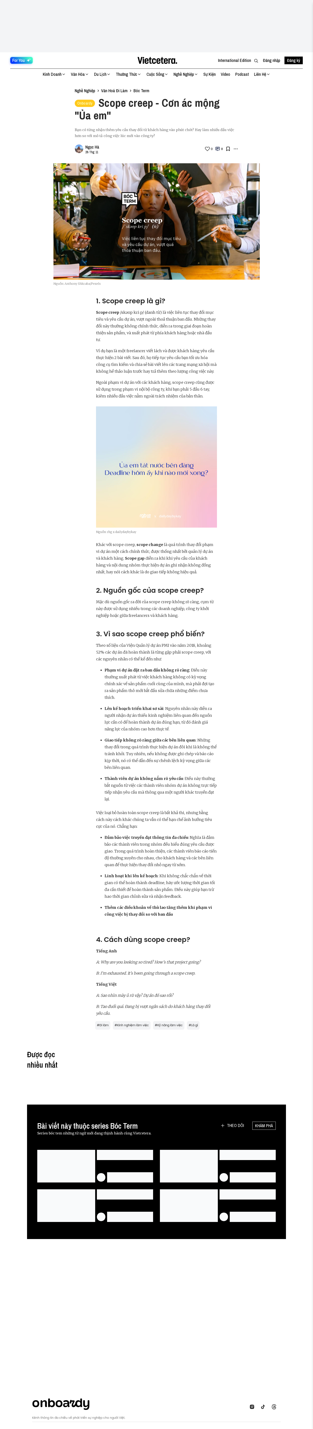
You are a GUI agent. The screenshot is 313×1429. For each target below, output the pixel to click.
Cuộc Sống (155, 74)
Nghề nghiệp (85, 90)
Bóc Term (141, 90)
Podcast (242, 74)
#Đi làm (103, 1025)
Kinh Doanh (52, 74)
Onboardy (84, 103)
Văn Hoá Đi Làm (114, 90)
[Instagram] (253, 1407)
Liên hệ (260, 74)
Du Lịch (100, 74)
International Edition (234, 60)
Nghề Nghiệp (184, 74)
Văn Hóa (78, 74)
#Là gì (193, 1025)
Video (225, 74)
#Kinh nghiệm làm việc (132, 1025)
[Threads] (275, 1407)
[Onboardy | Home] (63, 1403)
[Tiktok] (264, 1407)
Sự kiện (209, 74)
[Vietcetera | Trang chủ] (157, 60)
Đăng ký (293, 60)
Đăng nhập (271, 60)
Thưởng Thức (126, 74)
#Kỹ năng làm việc (169, 1025)
